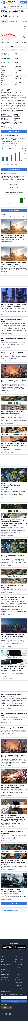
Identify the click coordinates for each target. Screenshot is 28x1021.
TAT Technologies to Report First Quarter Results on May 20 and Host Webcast (13, 862)
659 (15, 120)
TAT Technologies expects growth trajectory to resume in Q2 (12, 786)
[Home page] (5, 7)
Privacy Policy (18, 985)
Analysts (17, 76)
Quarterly (14, 145)
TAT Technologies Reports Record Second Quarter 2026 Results (12, 412)
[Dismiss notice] (1, 2)
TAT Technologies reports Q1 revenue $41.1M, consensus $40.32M (13, 756)
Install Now (23, 2)
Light (5, 1007)
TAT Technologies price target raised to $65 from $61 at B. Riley (13, 263)
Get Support (4, 977)
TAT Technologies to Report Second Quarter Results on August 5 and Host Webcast (14, 445)
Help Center (18, 970)
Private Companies (6, 964)
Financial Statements (14, 169)
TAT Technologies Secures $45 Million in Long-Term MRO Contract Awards (13, 667)
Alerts (15, 50)
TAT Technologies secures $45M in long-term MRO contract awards (12, 635)
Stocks (3, 956)
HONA (11, 498)
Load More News (14, 904)
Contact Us (18, 980)
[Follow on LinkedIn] (10, 1014)
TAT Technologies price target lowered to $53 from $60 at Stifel (12, 890)
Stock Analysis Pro (6, 972)
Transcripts (13, 217)
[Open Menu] (2, 7)
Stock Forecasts (14, 210)
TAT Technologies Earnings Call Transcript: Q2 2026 (11, 320)
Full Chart (14, 47)
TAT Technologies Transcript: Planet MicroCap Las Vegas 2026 (13, 598)
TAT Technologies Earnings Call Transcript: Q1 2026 (11, 695)
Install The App (5, 980)
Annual (5, 145)
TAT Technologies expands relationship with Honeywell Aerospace (10, 485)
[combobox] (17, 6)
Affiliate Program (19, 988)
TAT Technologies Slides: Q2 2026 (12, 353)
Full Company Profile (14, 131)
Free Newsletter (5, 974)
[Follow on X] (6, 1014)
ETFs (2, 962)
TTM (23, 145)
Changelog (18, 962)
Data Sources (18, 964)
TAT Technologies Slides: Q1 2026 (12, 728)
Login (16, 956)
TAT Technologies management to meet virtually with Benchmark (12, 236)
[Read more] (17, 111)
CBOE (11, 910)
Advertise (17, 967)
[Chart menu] (25, 184)
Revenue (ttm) (4, 57)
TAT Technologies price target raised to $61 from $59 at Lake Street (13, 305)
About (16, 977)
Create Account (19, 959)
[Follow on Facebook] (2, 1014)
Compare (23, 50)
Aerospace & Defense (6, 116)
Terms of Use (18, 982)
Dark (10, 1007)
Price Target (17, 80)
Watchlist (6, 50)
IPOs (2, 959)
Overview (4, 21)
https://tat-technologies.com (8, 128)
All (2, 217)
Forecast (18, 21)
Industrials (17, 116)
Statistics (24, 21)
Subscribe (14, 1001)
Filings (19, 217)
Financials (11, 21)
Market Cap (4, 53)
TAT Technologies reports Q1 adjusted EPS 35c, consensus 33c (14, 381)
